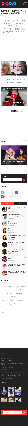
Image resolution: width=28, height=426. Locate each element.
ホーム (3, 375)
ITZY (21, 297)
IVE (18, 286)
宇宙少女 (19, 304)
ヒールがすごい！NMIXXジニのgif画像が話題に (17, 257)
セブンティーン (9, 290)
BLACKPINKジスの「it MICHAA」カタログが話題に (16, 236)
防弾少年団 (11, 286)
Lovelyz (9, 304)
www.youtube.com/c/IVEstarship (14, 82)
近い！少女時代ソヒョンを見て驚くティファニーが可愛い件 (16, 250)
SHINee (10, 307)
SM (14, 304)
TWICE (4, 286)
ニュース (4, 378)
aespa (16, 290)
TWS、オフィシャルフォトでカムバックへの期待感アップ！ (17, 222)
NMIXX (7, 297)
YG (24, 309)
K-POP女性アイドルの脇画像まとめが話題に (17, 208)
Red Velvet (19, 293)
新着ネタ (20, 203)
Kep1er (22, 290)
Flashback (10, 378)
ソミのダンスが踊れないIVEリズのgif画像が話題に (13, 161)
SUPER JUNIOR (12, 309)
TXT (3, 293)
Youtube (18, 375)
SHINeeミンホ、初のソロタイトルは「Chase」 (16, 243)
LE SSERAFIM (20, 300)
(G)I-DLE (12, 293)
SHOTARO (20, 309)
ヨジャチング (17, 307)
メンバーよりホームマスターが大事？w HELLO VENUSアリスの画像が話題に (16, 272)
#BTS (8, 375)
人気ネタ (7, 203)
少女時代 (23, 286)
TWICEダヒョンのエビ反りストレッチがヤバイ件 (17, 229)
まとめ (24, 375)
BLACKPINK (14, 297)
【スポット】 (11, 300)
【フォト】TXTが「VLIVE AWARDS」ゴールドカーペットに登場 (17, 264)
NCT (3, 290)
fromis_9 (4, 304)
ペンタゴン (4, 309)
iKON (3, 312)
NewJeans (4, 300)
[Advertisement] (14, 47)
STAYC (7, 293)
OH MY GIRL (4, 307)
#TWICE (13, 375)
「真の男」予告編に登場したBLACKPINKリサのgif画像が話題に (16, 215)
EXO (3, 297)
